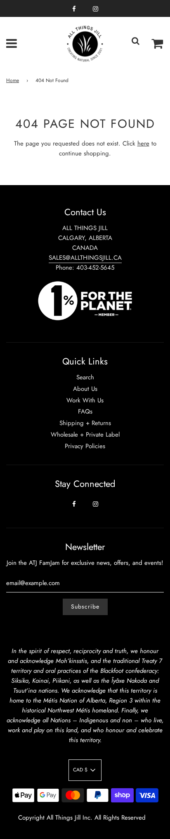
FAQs (85, 411)
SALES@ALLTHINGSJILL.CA (85, 257)
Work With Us (85, 400)
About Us (85, 388)
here (143, 143)
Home (12, 80)
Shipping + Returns (85, 423)
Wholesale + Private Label (85, 434)
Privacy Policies (85, 446)
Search (85, 377)
